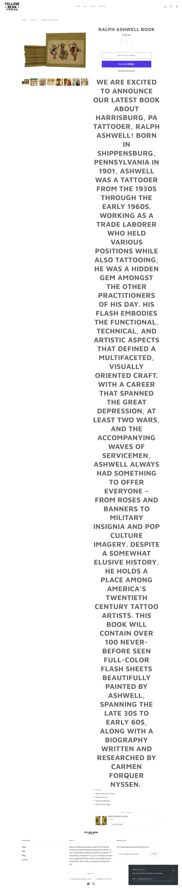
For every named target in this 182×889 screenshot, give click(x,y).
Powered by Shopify (104, 879)
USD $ (90, 873)
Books (34, 20)
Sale (23, 851)
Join (154, 854)
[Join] (171, 879)
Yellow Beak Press (79, 879)
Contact (25, 860)
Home (24, 20)
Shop (24, 847)
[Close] (174, 869)
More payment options (126, 71)
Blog (23, 855)
